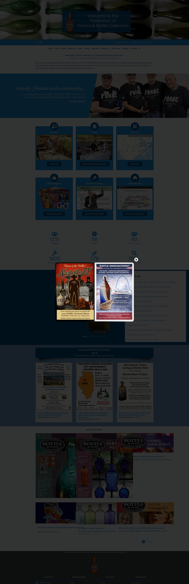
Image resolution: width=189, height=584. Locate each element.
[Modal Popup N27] (94, 263)
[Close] (136, 260)
